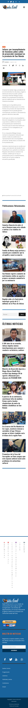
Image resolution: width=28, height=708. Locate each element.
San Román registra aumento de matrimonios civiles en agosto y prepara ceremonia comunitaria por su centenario (13, 277)
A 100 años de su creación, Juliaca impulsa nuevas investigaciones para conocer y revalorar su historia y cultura (13, 346)
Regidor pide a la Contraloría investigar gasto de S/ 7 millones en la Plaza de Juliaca (13, 301)
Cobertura (4, 675)
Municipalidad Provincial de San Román (12, 195)
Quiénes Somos (6, 668)
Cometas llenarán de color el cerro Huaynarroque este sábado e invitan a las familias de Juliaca (14, 228)
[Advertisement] (14, 26)
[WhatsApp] (16, 1)
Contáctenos (5, 683)
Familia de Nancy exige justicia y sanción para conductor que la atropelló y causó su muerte (13, 252)
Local (4, 47)
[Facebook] (8, 1)
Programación (5, 672)
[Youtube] (13, 1)
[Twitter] (11, 1)
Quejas (4, 686)
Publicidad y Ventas (7, 679)
